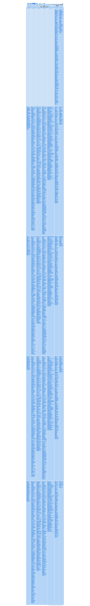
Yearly (36, 3)
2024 (43, 3)
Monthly (34, 3)
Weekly (31, 3)
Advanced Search (56, 6)
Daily (28, 3)
